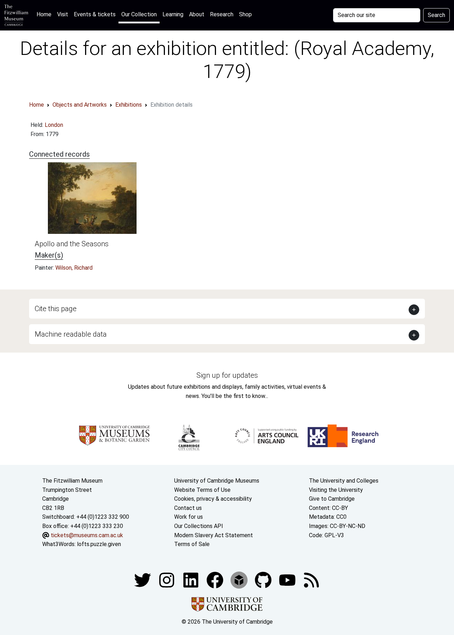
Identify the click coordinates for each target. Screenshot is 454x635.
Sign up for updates (227, 375)
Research (221, 14)
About (196, 14)
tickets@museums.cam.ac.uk (87, 535)
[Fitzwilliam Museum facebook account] (191, 579)
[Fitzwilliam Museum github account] (264, 579)
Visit (62, 14)
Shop (245, 14)
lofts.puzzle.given (99, 544)
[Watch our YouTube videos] (288, 579)
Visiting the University (336, 490)
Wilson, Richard (74, 267)
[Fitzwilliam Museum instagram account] (167, 579)
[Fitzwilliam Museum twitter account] (143, 579)
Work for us (188, 516)
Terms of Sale (192, 544)
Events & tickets (95, 14)
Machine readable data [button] (71, 334)
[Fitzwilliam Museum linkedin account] (216, 579)
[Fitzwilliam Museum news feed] (311, 579)
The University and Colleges (343, 480)
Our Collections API (198, 526)
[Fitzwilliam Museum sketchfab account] (240, 579)
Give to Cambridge (332, 498)
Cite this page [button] (56, 308)
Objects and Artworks (79, 104)
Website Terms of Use (202, 490)
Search (436, 15)
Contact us (188, 508)
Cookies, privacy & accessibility (213, 498)
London (54, 125)
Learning (172, 14)
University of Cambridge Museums (216, 480)
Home (45, 14)
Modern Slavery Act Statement (213, 535)
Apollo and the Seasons (72, 244)
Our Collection (139, 14)
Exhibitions (128, 104)
